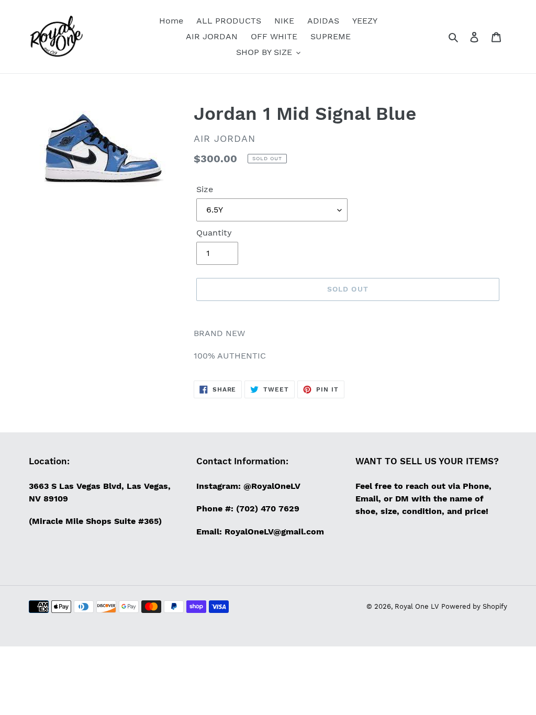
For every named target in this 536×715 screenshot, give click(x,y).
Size (204, 189)
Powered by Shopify (474, 606)
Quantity (214, 233)
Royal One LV (417, 606)
